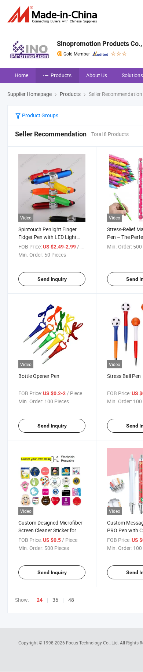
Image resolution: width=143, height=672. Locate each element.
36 (55, 599)
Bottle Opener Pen (38, 375)
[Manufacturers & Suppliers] (53, 14)
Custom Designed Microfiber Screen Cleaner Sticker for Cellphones (50, 530)
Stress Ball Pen (124, 375)
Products (61, 75)
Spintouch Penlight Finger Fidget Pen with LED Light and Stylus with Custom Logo (51, 237)
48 (71, 599)
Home (21, 75)
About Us (96, 75)
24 (40, 600)
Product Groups (39, 115)
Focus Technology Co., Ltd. (93, 643)
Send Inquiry (52, 279)
